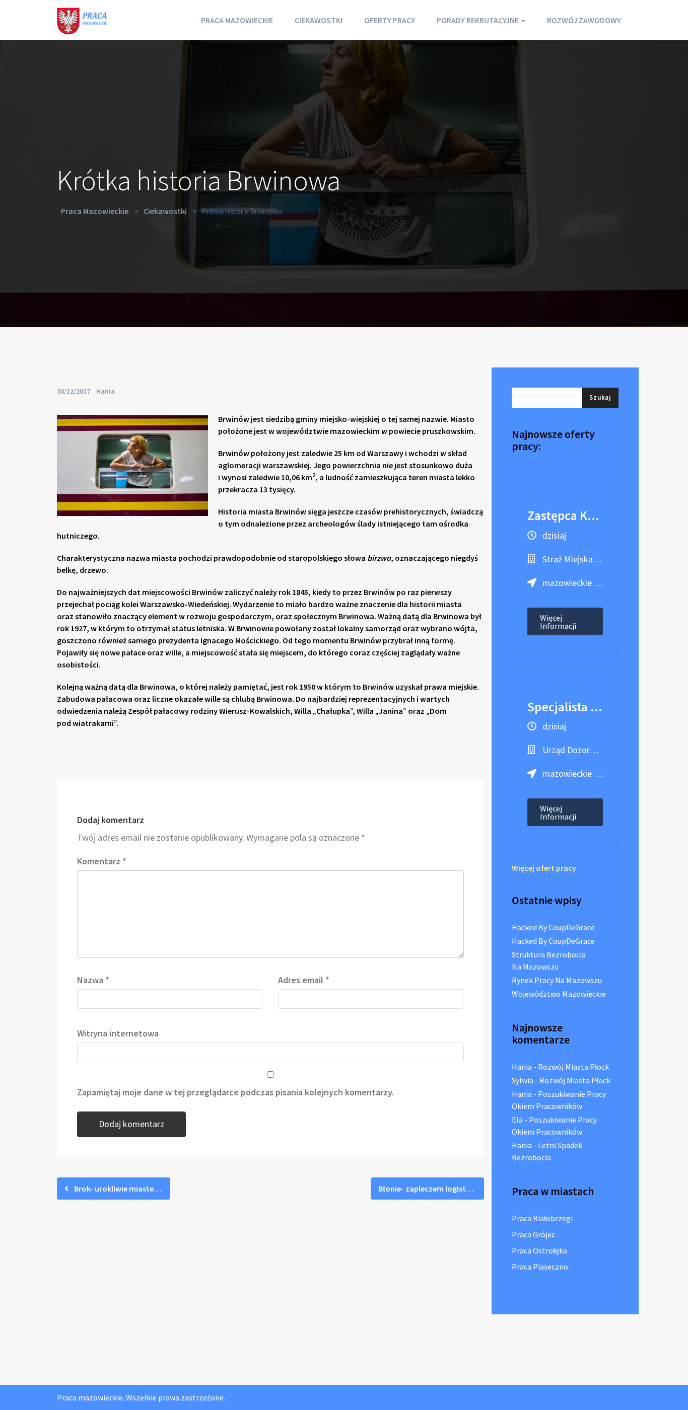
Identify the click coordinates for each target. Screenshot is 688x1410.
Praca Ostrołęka (539, 1250)
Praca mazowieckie (237, 20)
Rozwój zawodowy (584, 20)
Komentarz (101, 861)
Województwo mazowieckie (559, 994)
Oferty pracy (389, 20)
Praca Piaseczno (540, 1266)
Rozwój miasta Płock (573, 1067)
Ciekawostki (318, 20)
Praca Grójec (533, 1234)
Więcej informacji (558, 622)
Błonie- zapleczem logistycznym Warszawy (431, 1188)
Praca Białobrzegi (542, 1218)
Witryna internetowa (118, 1033)
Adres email (303, 980)
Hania (105, 391)
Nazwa (93, 980)
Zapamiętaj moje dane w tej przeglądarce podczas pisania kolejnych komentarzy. (235, 1092)
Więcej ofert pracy (544, 868)
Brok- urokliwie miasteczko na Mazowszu (121, 1188)
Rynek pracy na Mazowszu (557, 980)
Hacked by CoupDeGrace (553, 927)
